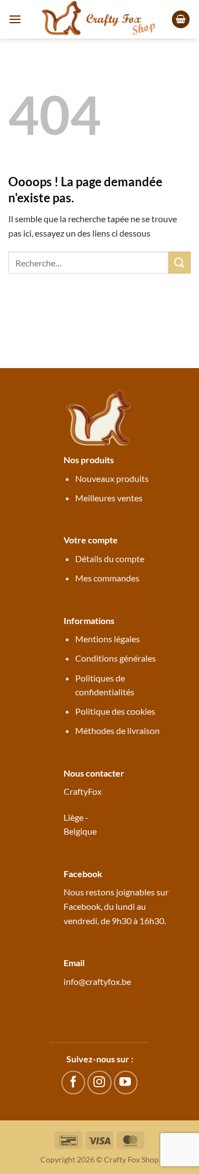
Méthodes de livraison (117, 730)
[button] (15, 19)
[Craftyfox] (99, 19)
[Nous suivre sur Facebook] (73, 1082)
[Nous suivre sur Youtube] (126, 1082)
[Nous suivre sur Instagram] (99, 1082)
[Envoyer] (180, 262)
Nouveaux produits (112, 478)
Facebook (82, 906)
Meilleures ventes (109, 497)
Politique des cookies (115, 711)
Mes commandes (107, 578)
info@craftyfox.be (97, 981)
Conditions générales (115, 658)
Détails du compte (109, 558)
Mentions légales (107, 638)
